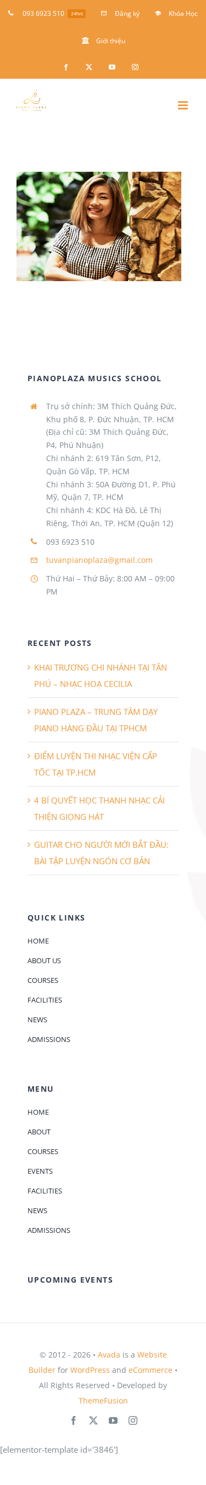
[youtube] (113, 1420)
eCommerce (150, 1370)
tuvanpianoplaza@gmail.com (99, 560)
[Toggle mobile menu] (184, 105)
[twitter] (93, 1420)
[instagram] (133, 1420)
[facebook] (73, 1420)
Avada (109, 1354)
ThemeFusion (103, 1400)
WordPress (90, 1370)
